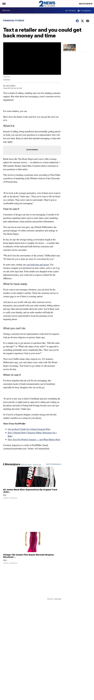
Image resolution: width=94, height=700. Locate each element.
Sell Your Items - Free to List (31, 465)
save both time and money (37, 264)
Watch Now (85, 4)
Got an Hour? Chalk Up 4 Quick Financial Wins (29, 429)
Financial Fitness (13, 20)
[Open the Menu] (4, 3)
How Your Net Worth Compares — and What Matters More (34, 439)
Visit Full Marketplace (53, 464)
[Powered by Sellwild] (57, 599)
